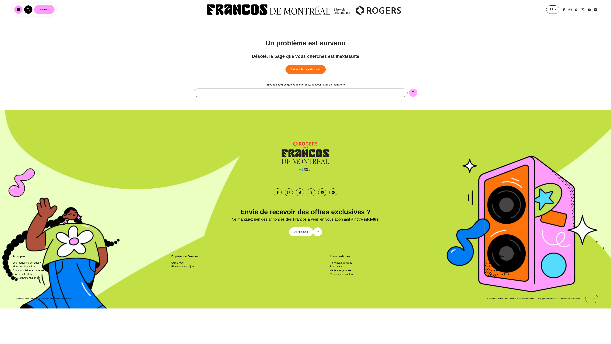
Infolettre (44, 9)
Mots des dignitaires (24, 266)
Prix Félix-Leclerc (22, 274)
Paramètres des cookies (569, 298)
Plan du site (336, 266)
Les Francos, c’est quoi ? (27, 262)
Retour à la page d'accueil (305, 69)
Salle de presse (497, 266)
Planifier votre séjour (183, 266)
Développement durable (26, 278)
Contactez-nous (497, 262)
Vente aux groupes (340, 270)
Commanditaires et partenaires (30, 270)
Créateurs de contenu (342, 274)
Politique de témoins (546, 298)
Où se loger (177, 262)
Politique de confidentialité (522, 298)
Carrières (493, 270)
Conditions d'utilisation (497, 298)
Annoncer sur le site (499, 274)
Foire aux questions (341, 262)
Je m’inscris (301, 231)
